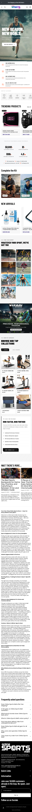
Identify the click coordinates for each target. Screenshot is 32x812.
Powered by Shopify (21, 806)
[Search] (5, 7)
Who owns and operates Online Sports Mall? (14, 731)
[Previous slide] (1, 2)
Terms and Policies (16, 810)
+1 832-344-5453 (11, 767)
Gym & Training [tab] (15, 349)
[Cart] (30, 7)
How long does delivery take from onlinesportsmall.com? (12, 722)
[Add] (19, 126)
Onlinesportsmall (13, 806)
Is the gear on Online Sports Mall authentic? (12, 709)
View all (29, 107)
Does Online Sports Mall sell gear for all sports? (14, 727)
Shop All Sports (8, 44)
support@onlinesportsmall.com (12, 765)
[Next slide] (30, 2)
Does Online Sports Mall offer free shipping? (12, 705)
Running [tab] (5, 349)
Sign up (16, 795)
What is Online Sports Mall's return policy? (15, 718)
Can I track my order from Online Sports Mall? (14, 736)
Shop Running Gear (10, 449)
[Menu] (1, 7)
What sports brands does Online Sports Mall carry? (14, 714)
